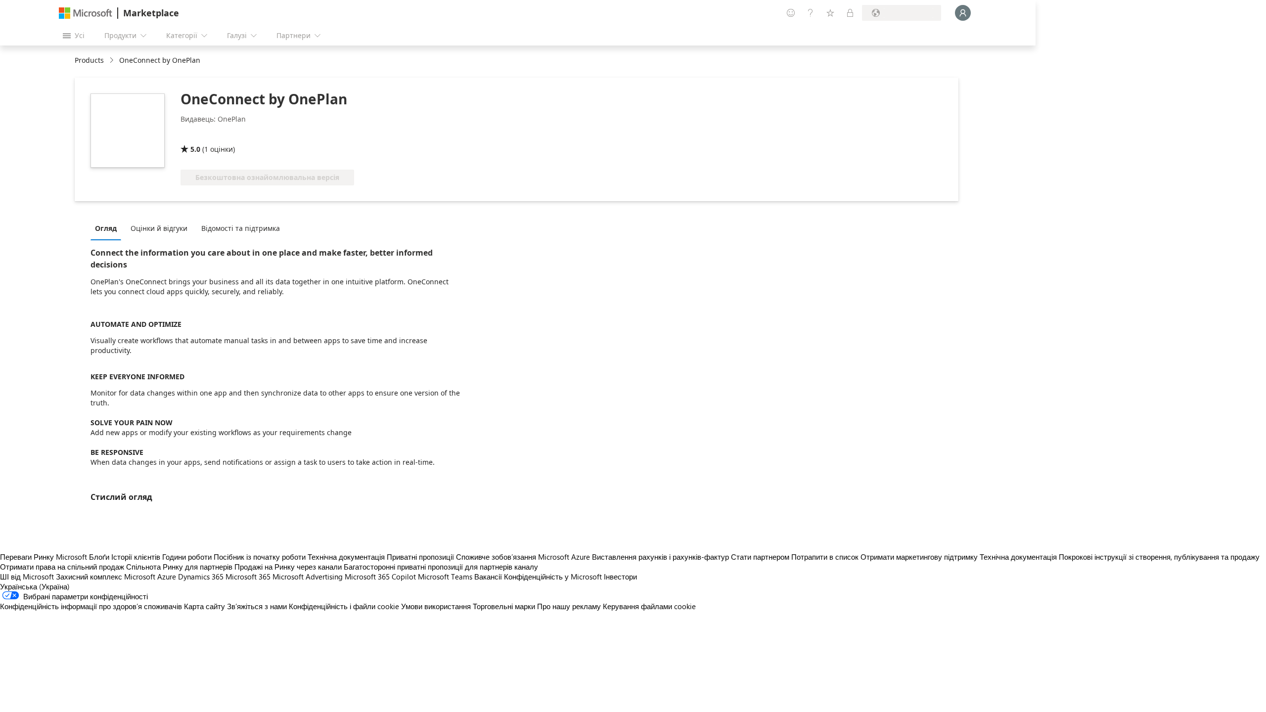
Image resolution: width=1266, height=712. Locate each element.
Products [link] (89, 60)
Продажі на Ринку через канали (288, 567)
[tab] (108, 228)
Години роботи (187, 557)
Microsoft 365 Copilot (380, 576)
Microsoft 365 (248, 576)
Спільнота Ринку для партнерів (179, 567)
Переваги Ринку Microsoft (43, 557)
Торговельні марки (504, 606)
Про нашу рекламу (569, 606)
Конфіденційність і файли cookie (344, 606)
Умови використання (436, 606)
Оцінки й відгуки (159, 228)
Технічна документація (346, 557)
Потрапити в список (825, 557)
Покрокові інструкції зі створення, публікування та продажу (1159, 557)
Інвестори (620, 576)
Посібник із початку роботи (260, 557)
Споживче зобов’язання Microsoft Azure (524, 557)
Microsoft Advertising (307, 576)
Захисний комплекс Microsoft (105, 576)
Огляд (106, 228)
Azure (166, 576)
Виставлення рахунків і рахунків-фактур (660, 557)
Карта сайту (204, 606)
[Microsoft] (85, 13)
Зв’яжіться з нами (257, 606)
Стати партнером (760, 557)
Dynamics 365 (201, 576)
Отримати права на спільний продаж (62, 567)
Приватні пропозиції (420, 557)
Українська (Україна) (35, 586)
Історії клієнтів (135, 557)
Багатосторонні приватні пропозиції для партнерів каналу (441, 567)
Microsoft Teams (445, 576)
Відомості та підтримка (240, 228)
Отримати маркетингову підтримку (919, 557)
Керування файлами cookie (649, 606)
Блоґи (99, 557)
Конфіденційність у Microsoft (553, 576)
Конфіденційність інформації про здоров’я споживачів (91, 606)
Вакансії (488, 576)
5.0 (195, 149)
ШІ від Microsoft (27, 576)
